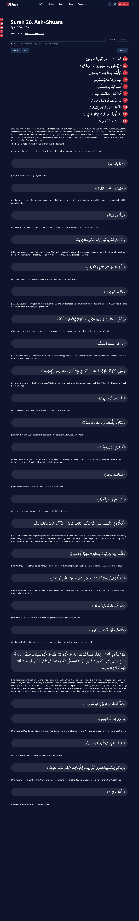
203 (125, 79)
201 (125, 65)
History (61, 4)
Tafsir (20, 33)
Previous (16, 50)
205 (125, 93)
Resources (82, 4)
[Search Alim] (110, 4)
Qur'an (41, 4)
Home (12, 33)
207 (125, 107)
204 (125, 86)
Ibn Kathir (111, 39)
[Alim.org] (12, 4)
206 (125, 100)
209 (125, 121)
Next (25, 50)
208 (125, 114)
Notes (40, 44)
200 (125, 59)
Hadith (51, 4)
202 (125, 72)
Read (16, 43)
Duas (71, 4)
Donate (125, 4)
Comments (28, 44)
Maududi (122, 39)
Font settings (53, 44)
